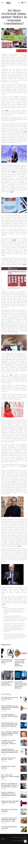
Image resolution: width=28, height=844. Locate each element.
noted (6, 110)
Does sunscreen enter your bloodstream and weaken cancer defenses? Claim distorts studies (9, 820)
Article (13, 171)
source (12, 191)
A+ (25, 50)
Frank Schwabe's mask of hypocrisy (8, 767)
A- (18, 50)
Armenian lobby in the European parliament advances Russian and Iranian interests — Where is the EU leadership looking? (10, 752)
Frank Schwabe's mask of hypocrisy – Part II (8, 758)
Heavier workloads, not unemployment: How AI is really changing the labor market (8, 794)
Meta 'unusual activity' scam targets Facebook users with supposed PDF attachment (21, 685)
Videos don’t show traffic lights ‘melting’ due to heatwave (10, 801)
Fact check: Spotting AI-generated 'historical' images (7, 683)
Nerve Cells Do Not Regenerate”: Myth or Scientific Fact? (10, 776)
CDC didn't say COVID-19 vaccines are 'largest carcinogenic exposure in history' (8, 743)
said (25, 131)
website (14, 239)
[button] (2, 3)
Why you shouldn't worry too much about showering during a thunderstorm (20, 662)
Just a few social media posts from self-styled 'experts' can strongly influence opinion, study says (9, 786)
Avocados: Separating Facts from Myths (9, 827)
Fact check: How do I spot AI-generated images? (7, 661)
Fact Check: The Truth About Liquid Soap (9, 810)
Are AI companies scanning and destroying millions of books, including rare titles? (10, 733)
